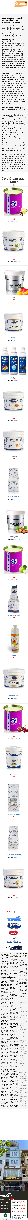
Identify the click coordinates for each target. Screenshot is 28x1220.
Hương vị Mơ (23, 1060)
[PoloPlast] (14, 911)
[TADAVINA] (14, 918)
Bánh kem (22, 1085)
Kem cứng (22, 1072)
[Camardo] (14, 933)
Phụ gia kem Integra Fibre (23, 1100)
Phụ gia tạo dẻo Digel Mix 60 (23, 1104)
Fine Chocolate (22, 1008)
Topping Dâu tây (23, 1020)
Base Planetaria (22, 1029)
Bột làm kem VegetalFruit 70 (23, 1078)
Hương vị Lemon (23, 1012)
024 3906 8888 (22, 1215)
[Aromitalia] (14, 947)
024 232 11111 (21, 1219)
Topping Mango (21, 1024)
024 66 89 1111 (22, 1217)
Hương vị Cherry (23, 1033)
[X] (12, 1199)
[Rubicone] (14, 926)
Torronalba (16, 221)
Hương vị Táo (23, 1081)
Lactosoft (22, 1075)
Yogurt (21, 1064)
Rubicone (16, 261)
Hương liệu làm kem (23, 1046)
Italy (19, 221)
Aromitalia (16, 301)
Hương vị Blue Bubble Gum (23, 1054)
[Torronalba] (14, 940)
